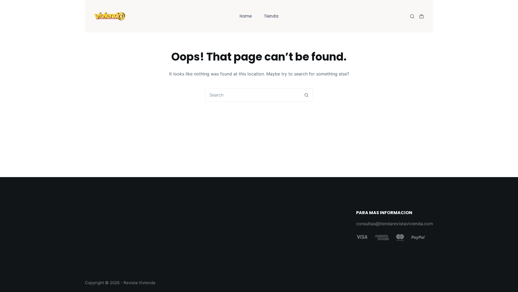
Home (246, 16)
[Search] (412, 16)
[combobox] (252, 95)
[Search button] (306, 94)
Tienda (271, 16)
